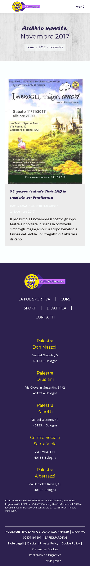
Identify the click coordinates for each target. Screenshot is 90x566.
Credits (31, 543)
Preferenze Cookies (45, 549)
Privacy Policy (49, 543)
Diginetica (54, 555)
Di (43, 206)
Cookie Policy (71, 543)
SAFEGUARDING (56, 537)
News (24, 206)
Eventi (14, 206)
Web (58, 561)
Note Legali (16, 543)
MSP (49, 561)
